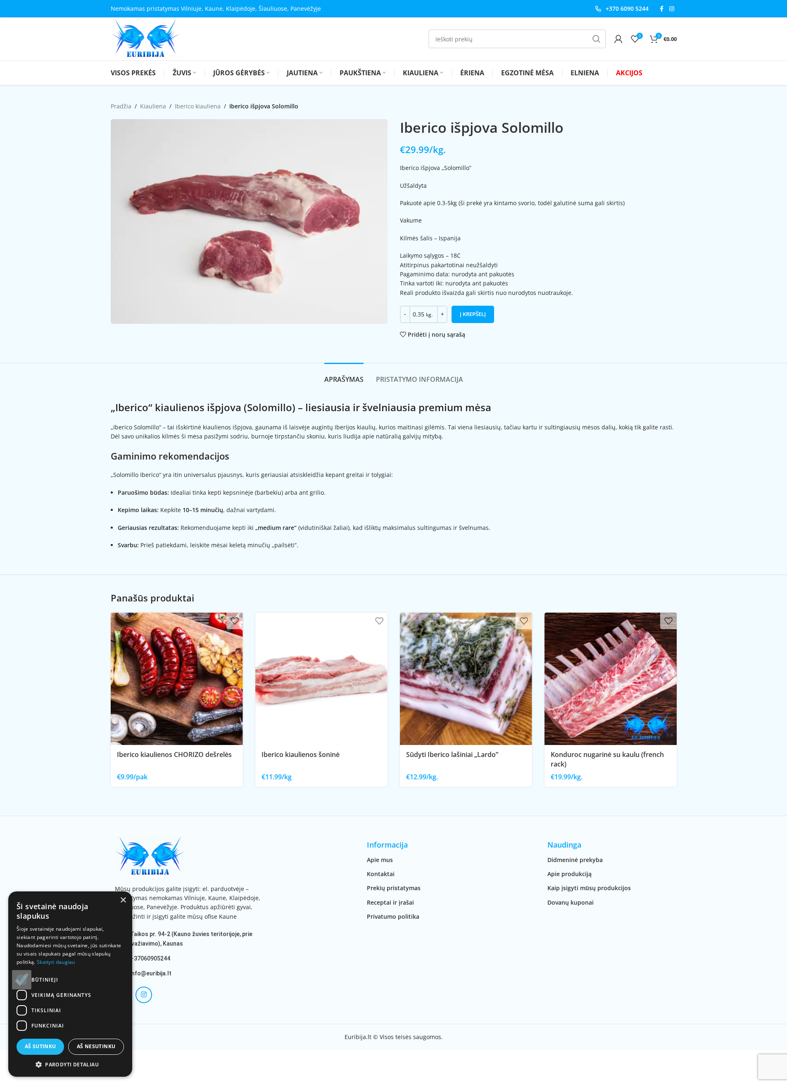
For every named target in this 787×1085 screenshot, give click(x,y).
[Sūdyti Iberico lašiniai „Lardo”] (466, 679)
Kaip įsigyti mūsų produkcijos (589, 888)
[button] (70, 1064)
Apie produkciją (569, 874)
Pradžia (121, 106)
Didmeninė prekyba (575, 860)
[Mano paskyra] (618, 39)
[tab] (344, 375)
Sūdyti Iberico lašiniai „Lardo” (452, 754)
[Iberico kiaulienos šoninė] (321, 679)
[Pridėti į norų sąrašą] (234, 621)
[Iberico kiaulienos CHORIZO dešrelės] (177, 679)
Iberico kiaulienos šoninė (301, 754)
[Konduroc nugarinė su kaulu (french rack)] (610, 679)
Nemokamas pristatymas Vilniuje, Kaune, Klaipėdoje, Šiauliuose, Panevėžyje (216, 8)
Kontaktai (381, 874)
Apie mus (380, 860)
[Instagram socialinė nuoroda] (672, 8)
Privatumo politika (393, 916)
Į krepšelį (473, 314)
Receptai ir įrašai (390, 902)
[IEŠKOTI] (596, 38)
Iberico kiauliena (198, 106)
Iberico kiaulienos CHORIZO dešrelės (174, 754)
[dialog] (70, 984)
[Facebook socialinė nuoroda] (662, 8)
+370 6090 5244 (627, 8)
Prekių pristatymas (394, 888)
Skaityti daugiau (56, 961)
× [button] (123, 900)
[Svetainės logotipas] (145, 38)
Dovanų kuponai (570, 902)
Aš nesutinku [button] (96, 1046)
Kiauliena (153, 106)
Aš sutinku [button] (40, 1046)
